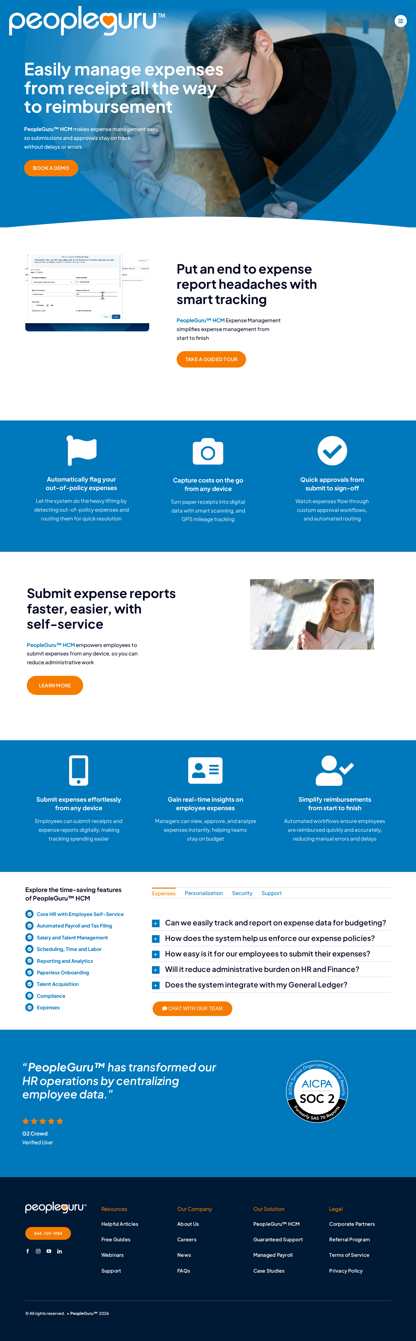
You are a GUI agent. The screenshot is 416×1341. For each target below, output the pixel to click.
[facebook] (27, 1251)
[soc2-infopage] (56, 1204)
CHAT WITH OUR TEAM (195, 1008)
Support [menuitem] (272, 893)
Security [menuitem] (242, 893)
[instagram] (38, 1251)
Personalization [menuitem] (204, 893)
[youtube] (49, 1251)
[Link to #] (401, 21)
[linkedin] (59, 1251)
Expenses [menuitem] (164, 893)
